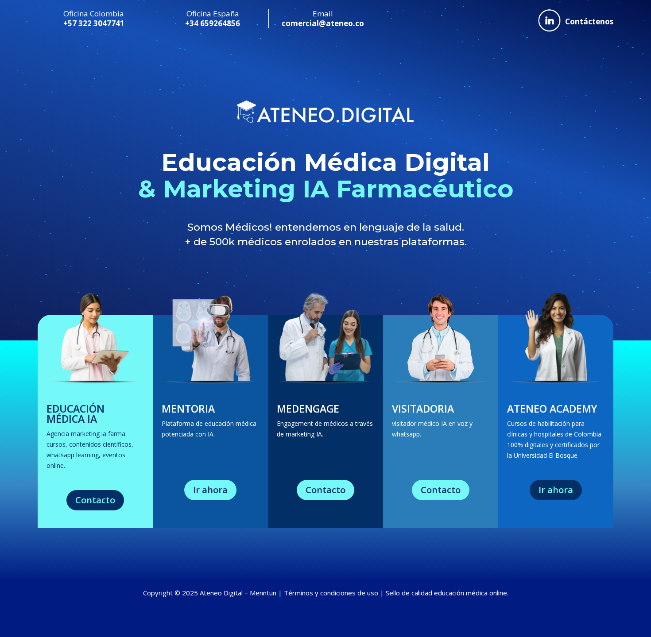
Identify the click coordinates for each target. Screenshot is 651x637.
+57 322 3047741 (93, 23)
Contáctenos (589, 22)
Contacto (95, 500)
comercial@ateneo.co (323, 23)
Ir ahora (210, 490)
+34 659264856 (212, 23)
